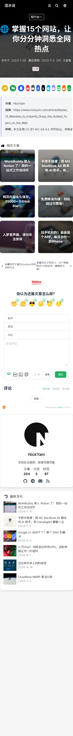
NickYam (19, 103)
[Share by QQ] (21, 88)
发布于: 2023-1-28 (13, 60)
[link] (5, 88)
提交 (60, 374)
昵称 (10, 318)
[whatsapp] (69, 88)
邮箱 (10, 326)
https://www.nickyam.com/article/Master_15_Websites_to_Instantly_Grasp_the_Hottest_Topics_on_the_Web (36, 116)
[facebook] (38, 88)
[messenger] (54, 88)
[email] (33, 88)
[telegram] (48, 88)
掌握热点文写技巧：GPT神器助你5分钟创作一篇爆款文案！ (52, 266)
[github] (25, 481)
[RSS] (47, 481)
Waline (60, 407)
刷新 (36, 398)
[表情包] (15, 374)
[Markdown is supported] (9, 374)
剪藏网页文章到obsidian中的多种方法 (20, 266)
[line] (59, 88)
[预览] (26, 374)
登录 (47, 374)
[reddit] (64, 88)
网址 (10, 334)
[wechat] (13, 88)
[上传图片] (20, 374)
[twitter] (43, 88)
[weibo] (28, 88)
